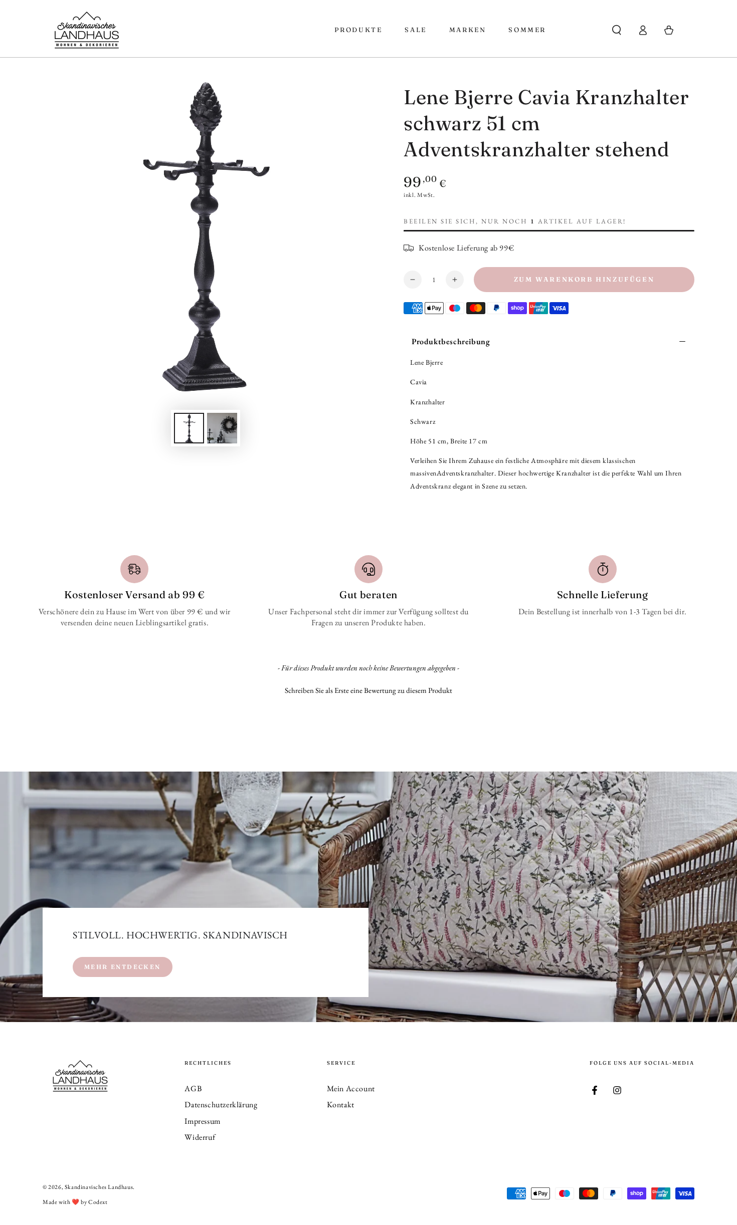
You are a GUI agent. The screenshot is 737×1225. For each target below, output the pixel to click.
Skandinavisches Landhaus (99, 1187)
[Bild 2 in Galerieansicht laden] (222, 428)
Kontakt (340, 1104)
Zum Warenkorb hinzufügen (584, 279)
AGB (193, 1088)
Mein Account (351, 1088)
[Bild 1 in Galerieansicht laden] (189, 428)
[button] (617, 30)
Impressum (202, 1121)
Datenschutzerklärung (221, 1104)
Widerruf (200, 1137)
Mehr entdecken (122, 966)
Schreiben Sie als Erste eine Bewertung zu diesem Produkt (368, 690)
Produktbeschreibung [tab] (451, 341)
